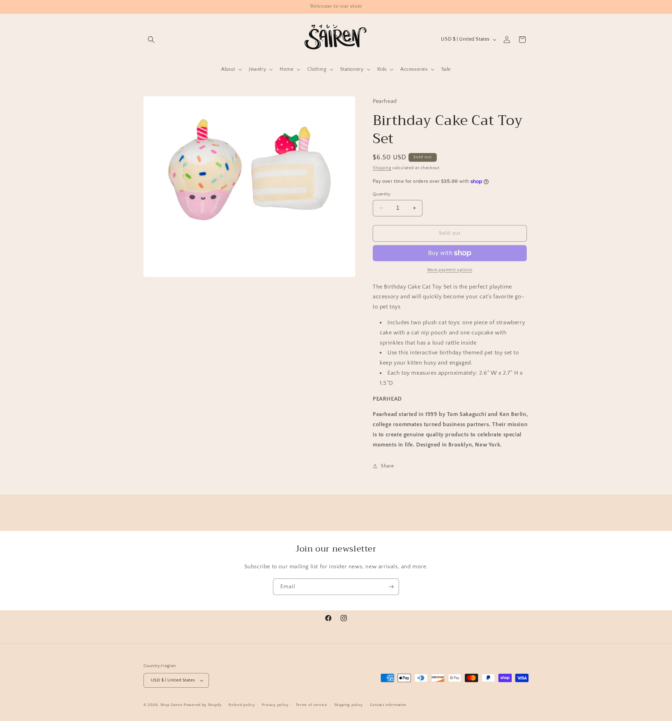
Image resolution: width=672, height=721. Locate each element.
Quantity (382, 194)
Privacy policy (275, 705)
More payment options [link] (449, 270)
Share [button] (387, 466)
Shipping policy (348, 705)
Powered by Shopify (203, 705)
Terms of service (311, 705)
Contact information (388, 705)
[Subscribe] (391, 586)
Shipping (382, 168)
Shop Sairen (171, 705)
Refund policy (242, 705)
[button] (151, 39)
